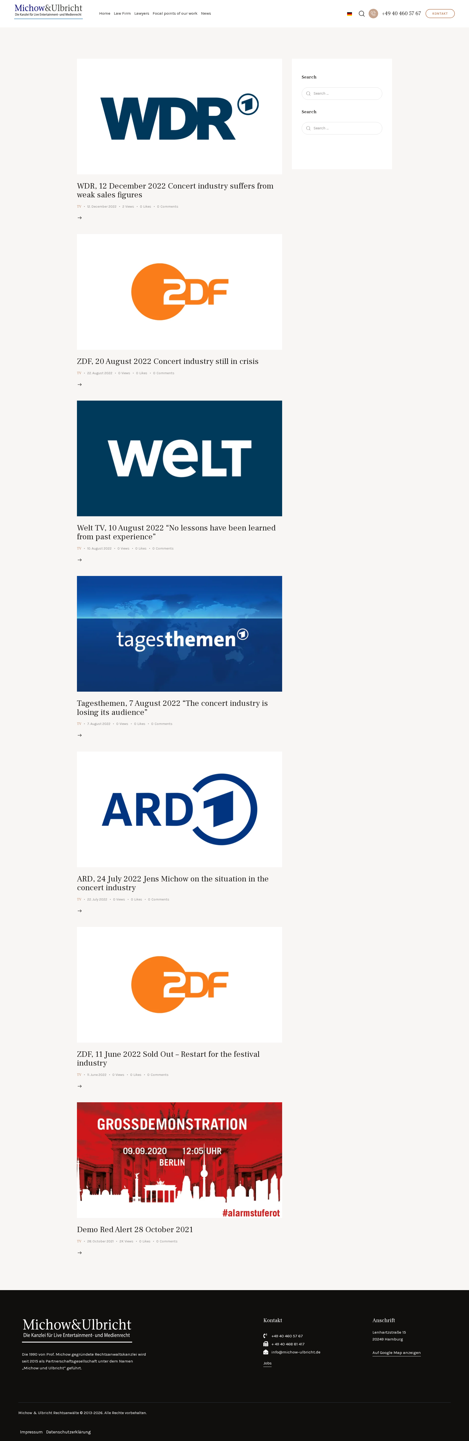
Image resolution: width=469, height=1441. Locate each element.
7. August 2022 (98, 724)
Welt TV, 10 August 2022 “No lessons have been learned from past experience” (176, 532)
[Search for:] (342, 93)
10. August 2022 (99, 548)
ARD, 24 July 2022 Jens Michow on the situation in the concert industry (173, 883)
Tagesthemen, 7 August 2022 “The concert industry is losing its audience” (172, 707)
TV (79, 206)
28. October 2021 (100, 1241)
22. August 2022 (99, 373)
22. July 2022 (97, 899)
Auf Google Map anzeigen (397, 1352)
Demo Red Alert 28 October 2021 (135, 1229)
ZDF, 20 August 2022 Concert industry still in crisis (168, 361)
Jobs (267, 1363)
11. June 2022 (97, 1075)
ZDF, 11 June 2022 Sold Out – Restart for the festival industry (168, 1058)
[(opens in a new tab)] (179, 116)
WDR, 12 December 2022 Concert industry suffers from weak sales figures (175, 190)
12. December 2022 (102, 206)
